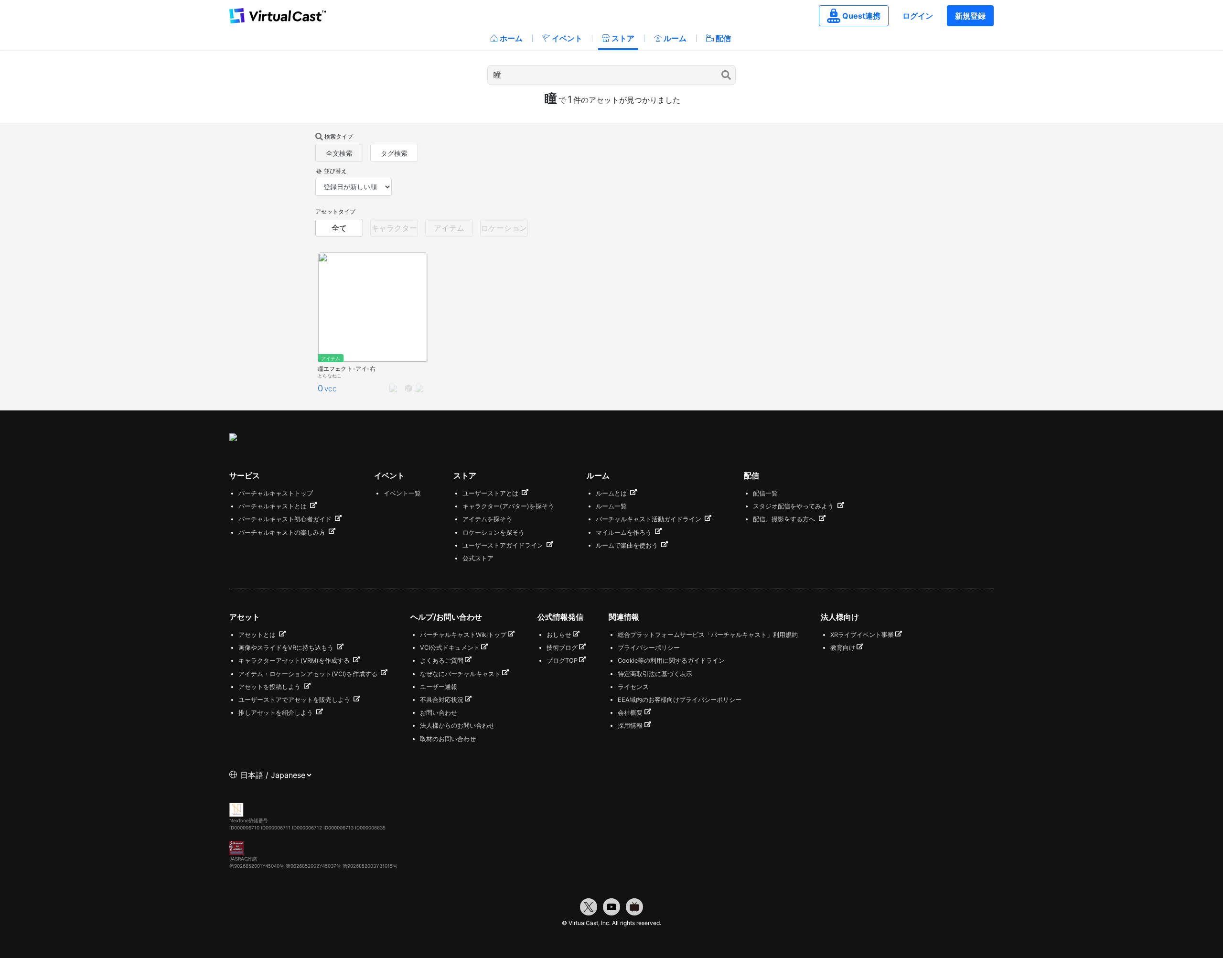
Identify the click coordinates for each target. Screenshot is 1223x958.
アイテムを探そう (487, 519)
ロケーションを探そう (493, 532)
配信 (723, 38)
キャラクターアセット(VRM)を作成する (295, 660)
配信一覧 (765, 493)
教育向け (842, 647)
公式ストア (477, 558)
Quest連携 (861, 16)
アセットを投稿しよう (270, 686)
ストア (623, 38)
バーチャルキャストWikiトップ (463, 634)
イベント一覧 (402, 493)
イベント (567, 38)
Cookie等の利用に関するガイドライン (671, 660)
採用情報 (630, 725)
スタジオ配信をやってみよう (794, 506)
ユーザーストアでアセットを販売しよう (295, 699)
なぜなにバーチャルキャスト (460, 674)
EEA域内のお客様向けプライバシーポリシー (679, 699)
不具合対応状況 (441, 699)
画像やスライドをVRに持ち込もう (286, 647)
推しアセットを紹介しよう (276, 712)
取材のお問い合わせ (448, 739)
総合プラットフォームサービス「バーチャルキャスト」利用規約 (708, 634)
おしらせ (559, 634)
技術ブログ (562, 647)
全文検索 (339, 153)
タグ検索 (394, 153)
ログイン (917, 16)
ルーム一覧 (611, 506)
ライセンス (633, 686)
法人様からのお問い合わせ (457, 725)
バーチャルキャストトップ (275, 493)
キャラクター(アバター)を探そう (508, 506)
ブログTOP (562, 660)
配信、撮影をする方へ (785, 519)
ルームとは (612, 493)
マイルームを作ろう (625, 532)
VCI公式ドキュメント (450, 647)
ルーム (675, 38)
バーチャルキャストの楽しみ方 (282, 532)
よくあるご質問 (441, 660)
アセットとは (258, 634)
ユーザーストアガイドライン (503, 545)
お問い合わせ (438, 712)
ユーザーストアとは (491, 493)
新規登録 (970, 16)
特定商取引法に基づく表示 (655, 674)
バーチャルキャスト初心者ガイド (285, 519)
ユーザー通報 (438, 686)
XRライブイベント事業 (862, 634)
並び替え (335, 170)
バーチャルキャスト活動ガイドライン (649, 519)
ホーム (511, 38)
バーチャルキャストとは (273, 506)
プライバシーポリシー (649, 647)
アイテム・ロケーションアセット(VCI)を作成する (308, 674)
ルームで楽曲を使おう (628, 545)
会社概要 (630, 712)
